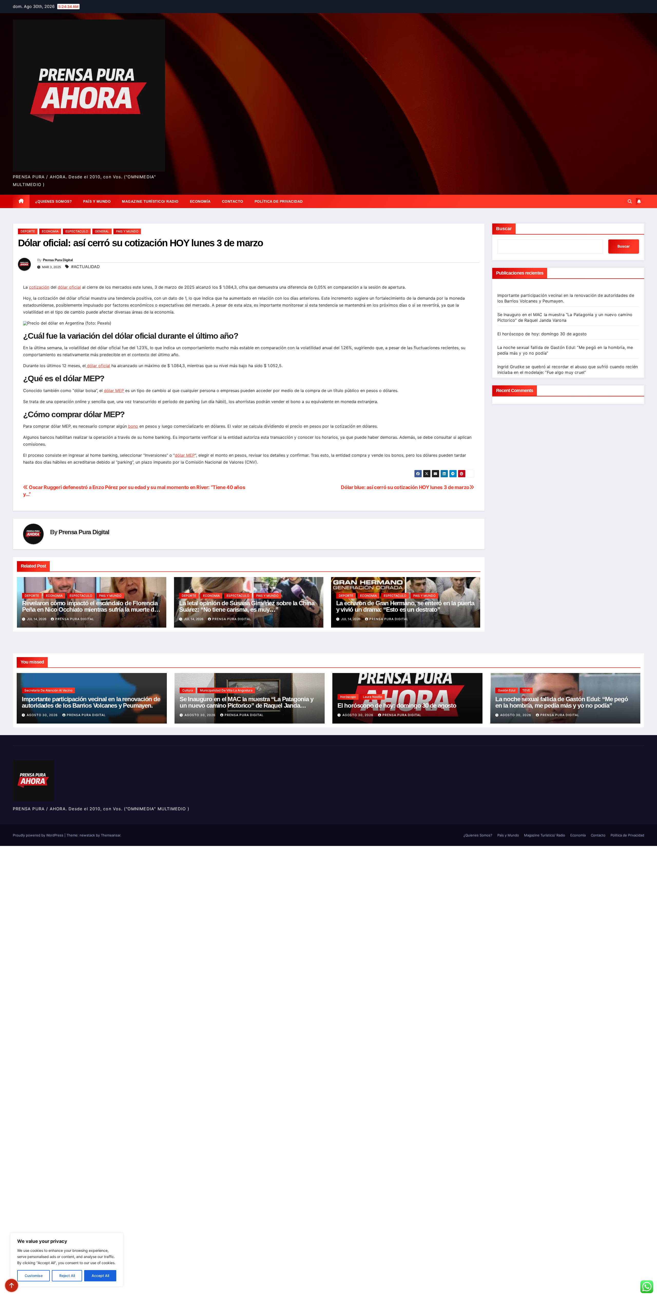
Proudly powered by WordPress (38, 835)
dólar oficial (69, 287)
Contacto (232, 201)
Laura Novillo (372, 697)
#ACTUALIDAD (85, 266)
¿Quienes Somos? (53, 201)
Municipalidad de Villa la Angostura (226, 690)
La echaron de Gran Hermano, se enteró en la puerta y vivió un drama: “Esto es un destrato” (405, 606)
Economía (200, 201)
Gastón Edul (506, 690)
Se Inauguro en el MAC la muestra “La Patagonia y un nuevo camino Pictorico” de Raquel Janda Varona (246, 705)
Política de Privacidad (279, 201)
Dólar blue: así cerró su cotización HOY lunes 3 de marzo (405, 487)
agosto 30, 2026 (43, 715)
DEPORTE (28, 231)
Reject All (67, 1275)
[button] (630, 201)
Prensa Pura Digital (58, 260)
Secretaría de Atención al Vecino (48, 690)
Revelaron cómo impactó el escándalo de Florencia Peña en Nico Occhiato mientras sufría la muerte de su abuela (89, 609)
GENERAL (102, 231)
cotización (39, 287)
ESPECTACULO (76, 231)
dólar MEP (114, 390)
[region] (66, 1260)
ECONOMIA (50, 231)
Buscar (504, 228)
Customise (34, 1275)
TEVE (526, 690)
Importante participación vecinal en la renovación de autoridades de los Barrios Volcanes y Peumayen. (91, 702)
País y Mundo (97, 201)
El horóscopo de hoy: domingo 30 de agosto (542, 333)
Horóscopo (348, 697)
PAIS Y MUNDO (127, 231)
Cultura (187, 690)
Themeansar (110, 835)
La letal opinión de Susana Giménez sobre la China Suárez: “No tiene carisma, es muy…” (246, 606)
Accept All (100, 1275)
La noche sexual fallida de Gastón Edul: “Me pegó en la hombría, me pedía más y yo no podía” (561, 702)
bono (133, 426)
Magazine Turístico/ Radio (150, 201)
